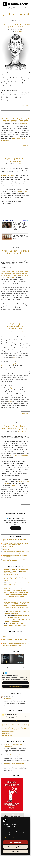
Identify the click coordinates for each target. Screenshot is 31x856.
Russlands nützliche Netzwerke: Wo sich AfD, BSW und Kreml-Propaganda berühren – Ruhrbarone (15, 588)
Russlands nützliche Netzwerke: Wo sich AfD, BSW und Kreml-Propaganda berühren (16, 543)
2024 (18, 724)
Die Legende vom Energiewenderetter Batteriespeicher (13, 745)
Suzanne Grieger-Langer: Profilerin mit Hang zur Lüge (15, 427)
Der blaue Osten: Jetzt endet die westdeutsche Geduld (15, 635)
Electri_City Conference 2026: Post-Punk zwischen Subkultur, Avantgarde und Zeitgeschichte (16, 552)
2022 (5, 728)
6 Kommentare (23, 123)
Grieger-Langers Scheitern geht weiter (15, 159)
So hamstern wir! (8, 698)
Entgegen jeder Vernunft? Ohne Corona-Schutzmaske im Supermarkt (14, 764)
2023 (25, 724)
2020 (18, 728)
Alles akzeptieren (15, 842)
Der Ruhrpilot (6, 549)
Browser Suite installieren (15, 686)
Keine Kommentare (24, 256)
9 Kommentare (21, 331)
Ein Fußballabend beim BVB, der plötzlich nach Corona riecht (15, 540)
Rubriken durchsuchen (8, 731)
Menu (4, 15)
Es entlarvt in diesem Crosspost (18, 455)
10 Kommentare (22, 431)
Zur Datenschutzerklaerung (10, 838)
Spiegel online (14, 485)
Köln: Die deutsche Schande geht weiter (14, 754)
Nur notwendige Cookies (15, 847)
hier (19, 191)
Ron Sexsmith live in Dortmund (11, 546)
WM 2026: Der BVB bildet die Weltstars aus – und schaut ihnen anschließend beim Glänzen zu (16, 573)
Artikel (10, 401)
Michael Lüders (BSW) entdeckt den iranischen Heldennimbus (15, 556)
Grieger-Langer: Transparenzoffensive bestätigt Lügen (15, 325)
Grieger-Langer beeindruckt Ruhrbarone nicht (15, 252)
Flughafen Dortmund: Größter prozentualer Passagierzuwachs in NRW (14, 559)
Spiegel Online (13, 388)
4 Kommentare (18, 31)
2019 (25, 728)
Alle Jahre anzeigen (7, 735)
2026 (5, 724)
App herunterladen (15, 682)
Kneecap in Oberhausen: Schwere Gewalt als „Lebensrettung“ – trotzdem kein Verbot (15, 578)
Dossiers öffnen (6, 733)
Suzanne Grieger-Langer (8, 175)
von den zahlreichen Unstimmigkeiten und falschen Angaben (13, 364)
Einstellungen (16, 851)
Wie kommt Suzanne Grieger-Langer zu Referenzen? (15, 25)
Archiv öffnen (15, 720)
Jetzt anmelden (15, 528)
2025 (12, 724)
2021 (12, 728)
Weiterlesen (25, 105)
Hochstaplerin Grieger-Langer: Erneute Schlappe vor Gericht (15, 119)
